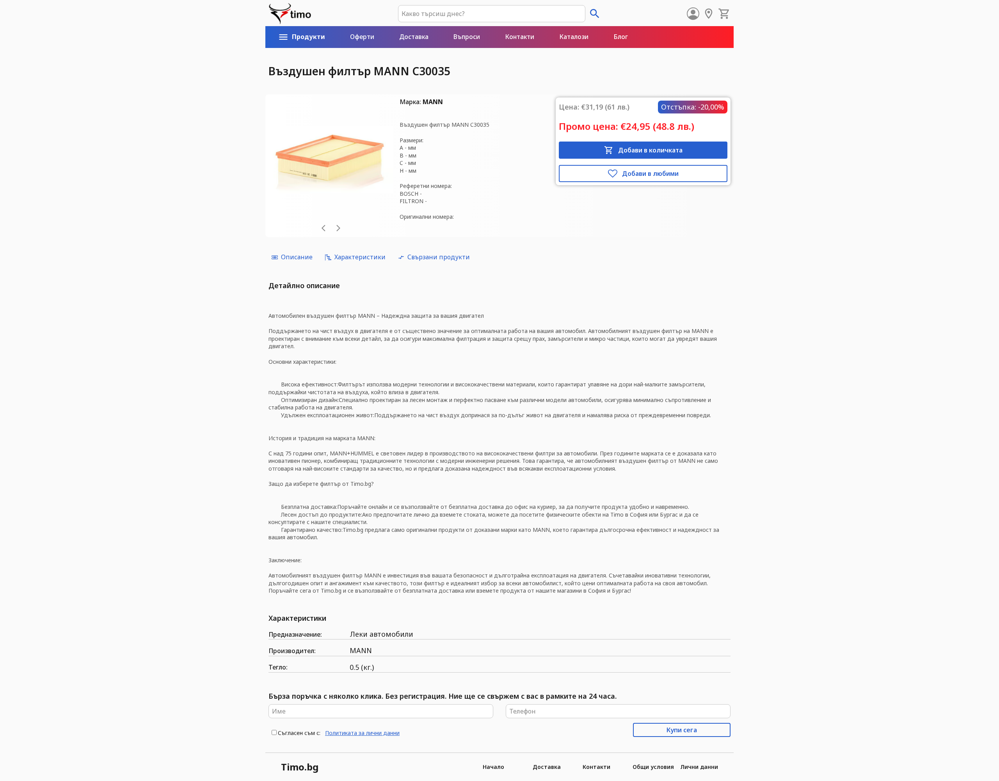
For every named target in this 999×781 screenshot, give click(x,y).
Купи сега (682, 730)
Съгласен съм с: (299, 733)
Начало (493, 766)
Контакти (596, 766)
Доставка (547, 766)
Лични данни (699, 766)
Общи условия (653, 766)
